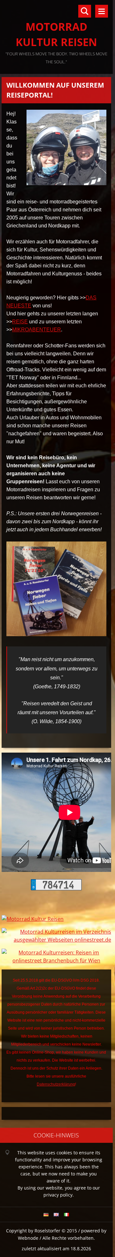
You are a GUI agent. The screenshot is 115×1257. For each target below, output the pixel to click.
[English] (56, 1214)
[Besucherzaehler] (56, 888)
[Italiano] (66, 1214)
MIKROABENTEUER (36, 329)
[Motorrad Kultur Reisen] (33, 918)
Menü (101, 11)
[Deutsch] (46, 1214)
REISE (20, 321)
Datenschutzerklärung (56, 1084)
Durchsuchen (84, 11)
